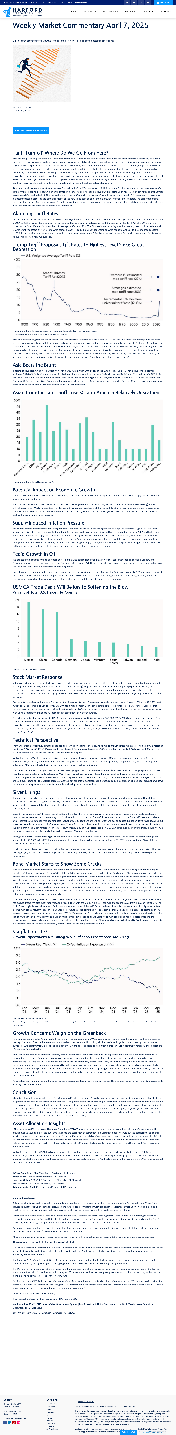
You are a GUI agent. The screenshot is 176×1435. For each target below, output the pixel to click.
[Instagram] (18, 1422)
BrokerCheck (131, 1406)
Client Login (164, 2)
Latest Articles (52, 1424)
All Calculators (52, 1429)
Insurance (50, 1412)
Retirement (50, 1404)
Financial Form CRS (86, 1402)
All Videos (50, 1426)
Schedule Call (128, 1432)
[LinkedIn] (127, 2)
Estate (48, 1409)
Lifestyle (49, 1421)
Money (49, 1418)
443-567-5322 (52, 2)
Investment (50, 1407)
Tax (47, 1415)
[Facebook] (141, 2)
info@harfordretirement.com (75, 2)
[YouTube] (134, 2)
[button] (74, 11)
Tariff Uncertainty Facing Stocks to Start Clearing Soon (130, 837)
